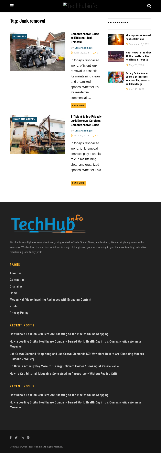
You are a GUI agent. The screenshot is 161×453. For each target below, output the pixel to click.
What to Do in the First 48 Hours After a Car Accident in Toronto (138, 56)
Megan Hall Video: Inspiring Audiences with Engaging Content (50, 299)
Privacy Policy (19, 313)
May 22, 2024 (81, 135)
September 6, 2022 (138, 44)
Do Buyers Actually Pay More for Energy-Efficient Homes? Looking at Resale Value (64, 366)
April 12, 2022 (136, 89)
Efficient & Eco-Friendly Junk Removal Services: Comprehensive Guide (86, 121)
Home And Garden (24, 119)
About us (16, 273)
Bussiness (19, 36)
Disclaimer (17, 286)
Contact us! (17, 280)
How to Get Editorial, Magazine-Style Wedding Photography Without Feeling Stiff (63, 374)
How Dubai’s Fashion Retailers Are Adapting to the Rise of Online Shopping (59, 334)
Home (13, 293)
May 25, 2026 (136, 65)
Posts (14, 306)
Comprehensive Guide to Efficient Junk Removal (85, 38)
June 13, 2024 (81, 52)
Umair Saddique (83, 47)
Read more (78, 105)
